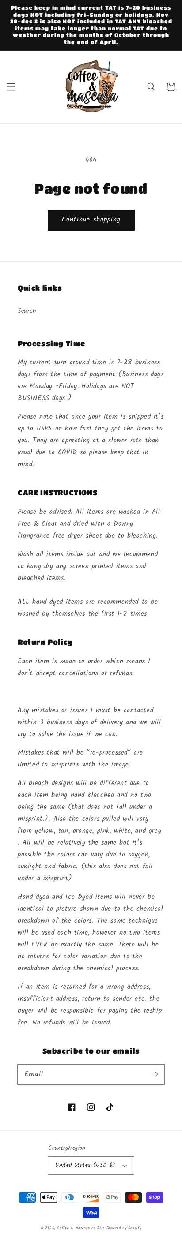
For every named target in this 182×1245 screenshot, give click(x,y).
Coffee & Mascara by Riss (80, 1228)
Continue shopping (91, 219)
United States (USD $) (85, 1165)
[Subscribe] (154, 1074)
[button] (11, 87)
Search (27, 311)
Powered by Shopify (124, 1228)
